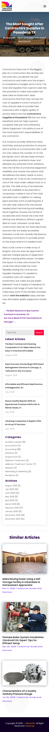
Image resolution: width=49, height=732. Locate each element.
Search (39, 332)
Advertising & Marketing (16, 471)
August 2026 (11, 485)
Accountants (11, 445)
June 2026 (10, 493)
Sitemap (30, 725)
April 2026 (9, 500)
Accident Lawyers (13, 442)
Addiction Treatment (15, 460)
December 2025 (12, 515)
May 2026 (9, 496)
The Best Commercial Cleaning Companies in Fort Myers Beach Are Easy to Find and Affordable (22, 347)
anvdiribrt (11, 38)
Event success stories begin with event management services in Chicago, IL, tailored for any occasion (24, 367)
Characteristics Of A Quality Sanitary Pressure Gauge (19, 692)
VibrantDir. (30, 723)
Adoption (9, 467)
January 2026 (11, 511)
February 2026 (12, 507)
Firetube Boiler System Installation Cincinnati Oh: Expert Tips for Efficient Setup (23, 640)
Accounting (10, 449)
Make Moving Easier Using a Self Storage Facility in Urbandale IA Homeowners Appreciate (21, 582)
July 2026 (9, 489)
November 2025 (12, 519)
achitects (9, 453)
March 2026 (10, 504)
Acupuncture (11, 456)
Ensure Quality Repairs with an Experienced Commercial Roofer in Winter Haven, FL (22, 404)
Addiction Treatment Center (18, 464)
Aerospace (10, 475)
